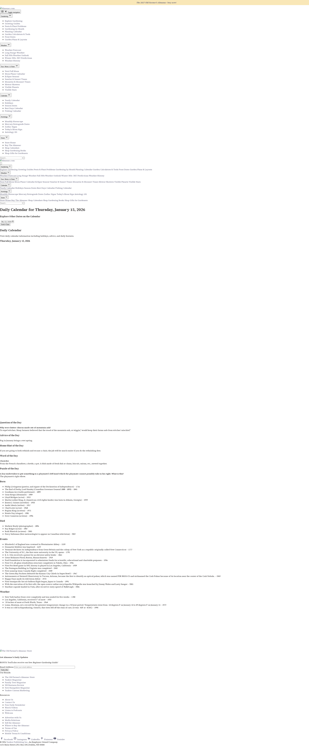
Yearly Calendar (12, 100)
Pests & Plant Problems (15, 26)
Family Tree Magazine (15, 682)
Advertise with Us (13, 717)
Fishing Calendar (13, 111)
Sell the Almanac (12, 722)
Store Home (10, 142)
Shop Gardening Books (15, 150)
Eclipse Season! (12, 76)
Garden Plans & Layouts (16, 39)
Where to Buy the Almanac (17, 725)
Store (3, 138)
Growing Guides (12, 23)
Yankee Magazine (13, 679)
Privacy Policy (11, 730)
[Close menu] (1, 163)
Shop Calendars (12, 148)
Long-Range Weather (15, 52)
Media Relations (12, 720)
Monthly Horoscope (14, 121)
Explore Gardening (13, 21)
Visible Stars (11, 89)
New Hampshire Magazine (17, 687)
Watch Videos (11, 707)
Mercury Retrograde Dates (17, 124)
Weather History (12, 60)
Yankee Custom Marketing (17, 690)
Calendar (4, 96)
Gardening (5, 16)
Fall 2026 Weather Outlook (17, 55)
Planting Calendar (13, 31)
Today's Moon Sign (13, 129)
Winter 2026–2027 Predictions (18, 58)
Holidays (9, 103)
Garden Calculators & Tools (17, 34)
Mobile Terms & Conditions (17, 733)
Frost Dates (10, 37)
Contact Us (10, 702)
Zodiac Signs (11, 126)
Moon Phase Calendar (15, 73)
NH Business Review (14, 685)
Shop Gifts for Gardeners (16, 153)
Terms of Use (11, 728)
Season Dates (11, 105)
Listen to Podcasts (13, 710)
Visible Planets (12, 87)
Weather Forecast (13, 50)
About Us (9, 699)
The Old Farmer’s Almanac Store (20, 677)
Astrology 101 (11, 132)
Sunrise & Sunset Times (16, 79)
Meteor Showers (12, 84)
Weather (4, 45)
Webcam (9, 713)
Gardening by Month (14, 29)
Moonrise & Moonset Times (17, 81)
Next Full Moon (12, 71)
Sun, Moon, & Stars (8, 67)
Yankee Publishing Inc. (17, 742)
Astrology (4, 117)
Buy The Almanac (13, 145)
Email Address (7, 667)
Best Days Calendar (14, 108)
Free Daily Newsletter (15, 705)
